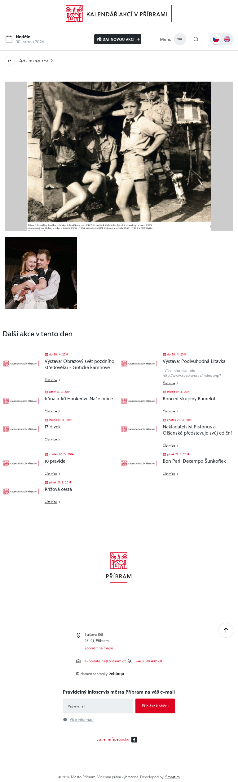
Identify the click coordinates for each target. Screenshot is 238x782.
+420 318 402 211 (149, 661)
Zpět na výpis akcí (33, 60)
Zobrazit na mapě (99, 648)
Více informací (82, 719)
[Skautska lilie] (119, 156)
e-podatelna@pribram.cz (105, 661)
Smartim (172, 777)
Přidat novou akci (116, 39)
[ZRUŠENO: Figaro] (41, 273)
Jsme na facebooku (113, 739)
